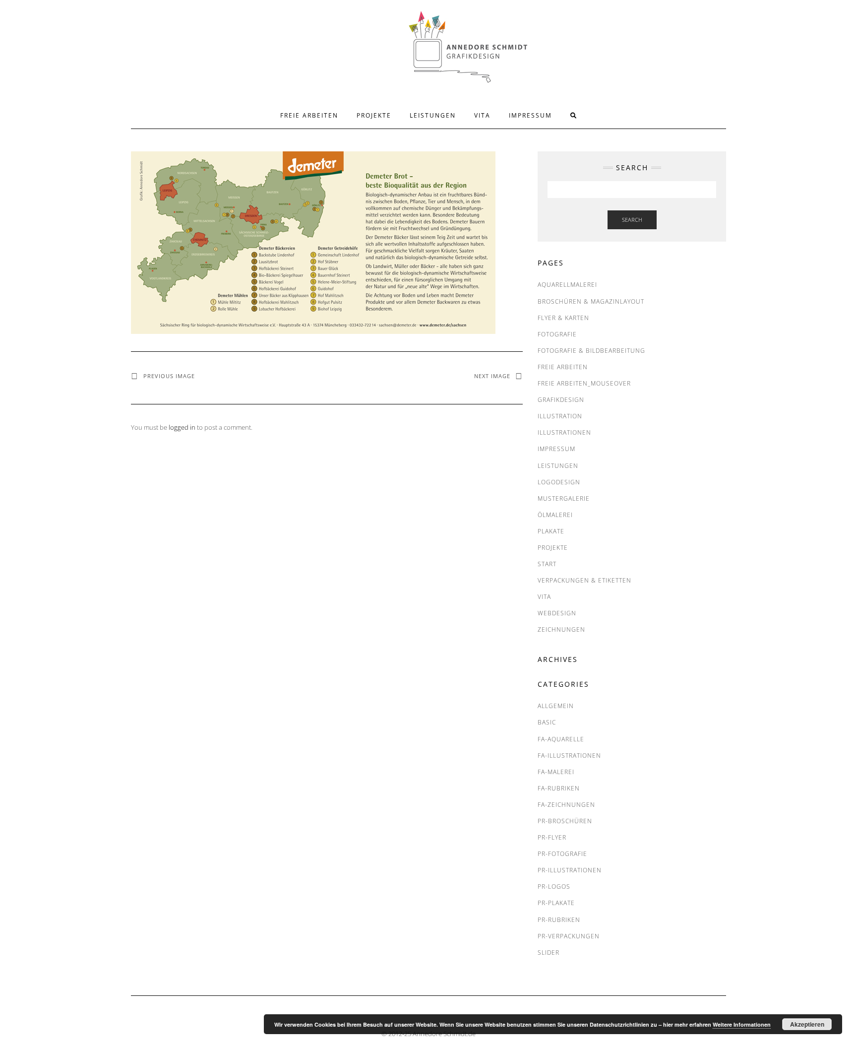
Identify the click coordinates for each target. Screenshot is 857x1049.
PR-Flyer (552, 837)
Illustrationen (564, 432)
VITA (482, 115)
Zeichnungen (561, 629)
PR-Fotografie (562, 854)
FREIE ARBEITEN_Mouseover (584, 383)
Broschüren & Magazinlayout (591, 301)
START (547, 564)
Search (632, 219)
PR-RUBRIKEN (559, 920)
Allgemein (556, 706)
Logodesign (559, 482)
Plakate (551, 531)
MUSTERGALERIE (564, 498)
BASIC (547, 722)
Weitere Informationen (742, 1024)
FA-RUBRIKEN (559, 788)
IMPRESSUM (530, 115)
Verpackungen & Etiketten (584, 580)
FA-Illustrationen (569, 755)
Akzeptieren (807, 1024)
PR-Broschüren (565, 821)
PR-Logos (554, 886)
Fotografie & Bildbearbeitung (591, 350)
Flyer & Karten (563, 318)
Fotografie (557, 334)
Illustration (560, 416)
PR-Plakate (556, 903)
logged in (182, 427)
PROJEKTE (374, 115)
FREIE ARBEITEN (309, 115)
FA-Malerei (556, 772)
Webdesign (557, 613)
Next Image (492, 376)
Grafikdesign (561, 399)
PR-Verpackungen (569, 936)
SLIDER (548, 952)
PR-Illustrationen (570, 870)
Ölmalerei (555, 515)
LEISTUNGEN (433, 115)
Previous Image (169, 376)
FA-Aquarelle (561, 739)
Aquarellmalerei (567, 284)
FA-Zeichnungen (566, 804)
